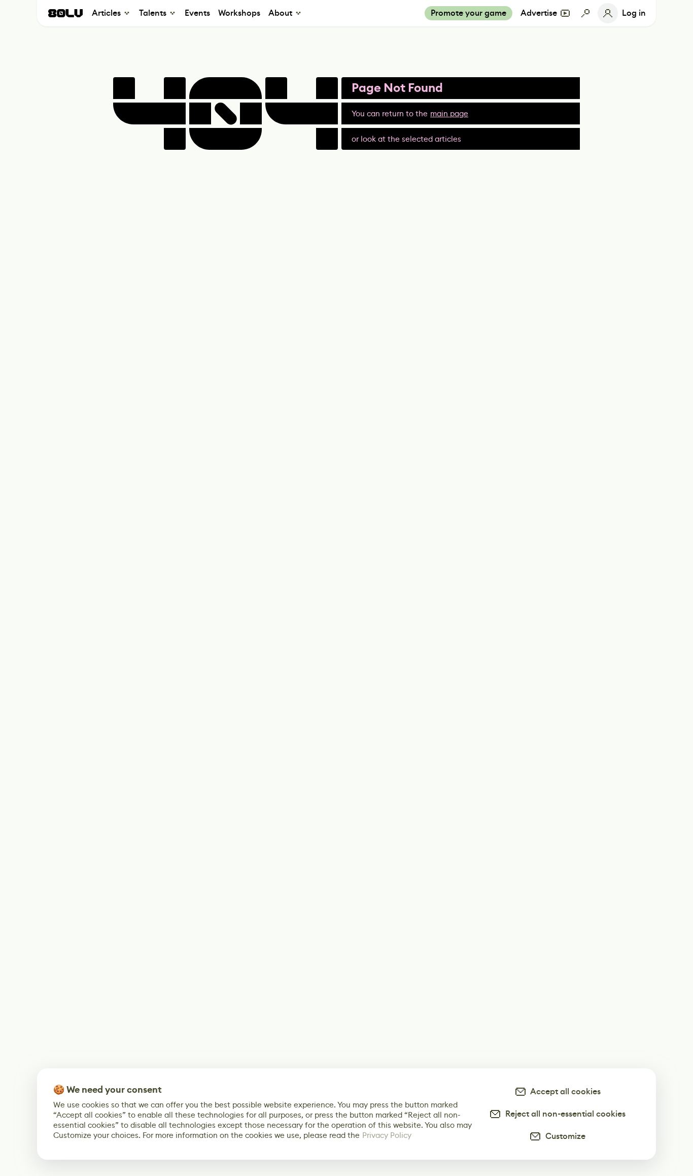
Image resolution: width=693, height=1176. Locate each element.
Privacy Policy (386, 1135)
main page (449, 113)
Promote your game (468, 13)
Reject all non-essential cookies (563, 1113)
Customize (563, 1136)
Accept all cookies (564, 1091)
